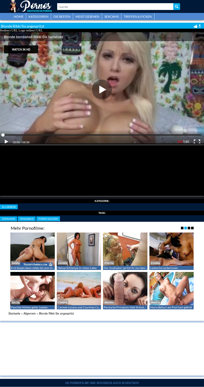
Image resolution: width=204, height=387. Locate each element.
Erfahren (8, 218)
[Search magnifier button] (176, 6)
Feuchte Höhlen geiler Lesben (29, 307)
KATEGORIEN (38, 16)
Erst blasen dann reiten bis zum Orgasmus (37, 268)
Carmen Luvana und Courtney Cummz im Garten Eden (91, 307)
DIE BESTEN (62, 16)
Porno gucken (48, 218)
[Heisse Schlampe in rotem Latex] (79, 249)
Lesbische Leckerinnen (164, 268)
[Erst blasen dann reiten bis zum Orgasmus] (32, 249)
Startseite (14, 313)
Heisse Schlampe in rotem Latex (77, 268)
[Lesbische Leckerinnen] (171, 249)
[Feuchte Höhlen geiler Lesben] (32, 288)
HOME (19, 16)
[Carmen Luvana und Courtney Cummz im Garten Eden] (79, 288)
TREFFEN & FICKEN (138, 16)
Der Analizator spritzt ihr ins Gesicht (126, 268)
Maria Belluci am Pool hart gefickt (171, 307)
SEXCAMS (111, 16)
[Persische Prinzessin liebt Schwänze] (125, 288)
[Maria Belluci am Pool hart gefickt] (171, 288)
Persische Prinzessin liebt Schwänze (126, 307)
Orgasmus (27, 218)
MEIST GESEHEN (87, 16)
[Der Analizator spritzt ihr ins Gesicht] (125, 249)
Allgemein (9, 206)
